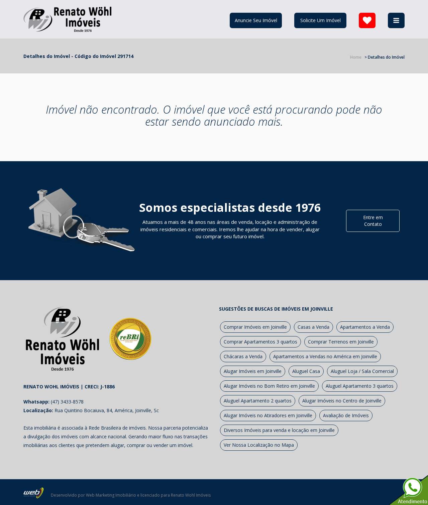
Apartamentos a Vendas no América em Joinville (325, 356)
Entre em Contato (373, 220)
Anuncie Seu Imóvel (256, 20)
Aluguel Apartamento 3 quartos (360, 386)
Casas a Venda (313, 327)
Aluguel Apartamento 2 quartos (258, 400)
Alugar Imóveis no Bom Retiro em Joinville (269, 386)
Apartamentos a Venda (365, 327)
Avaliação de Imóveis (346, 415)
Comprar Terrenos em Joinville (341, 341)
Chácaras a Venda (243, 356)
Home (355, 57)
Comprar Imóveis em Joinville (255, 327)
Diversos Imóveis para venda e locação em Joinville (279, 430)
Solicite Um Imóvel (320, 20)
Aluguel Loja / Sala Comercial (362, 371)
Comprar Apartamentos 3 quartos (260, 341)
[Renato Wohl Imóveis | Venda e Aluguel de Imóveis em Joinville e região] (67, 18)
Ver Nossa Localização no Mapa (259, 445)
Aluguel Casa (306, 371)
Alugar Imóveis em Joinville (253, 371)
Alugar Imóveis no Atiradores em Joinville (268, 415)
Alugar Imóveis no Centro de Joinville (342, 400)
